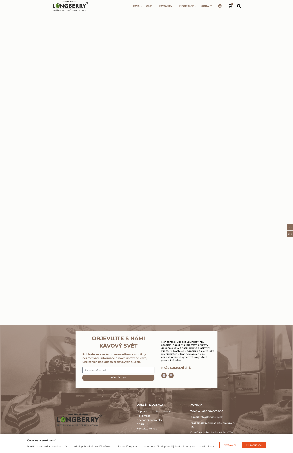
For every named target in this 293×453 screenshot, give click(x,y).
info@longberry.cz (211, 417)
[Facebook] (163, 375)
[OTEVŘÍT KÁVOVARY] (174, 6)
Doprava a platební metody (154, 411)
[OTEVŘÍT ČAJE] (154, 6)
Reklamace (144, 415)
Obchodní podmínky (149, 420)
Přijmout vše (254, 445)
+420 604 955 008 (212, 411)
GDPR (140, 424)
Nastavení (230, 445)
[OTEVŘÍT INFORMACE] (196, 6)
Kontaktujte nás (147, 428)
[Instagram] (171, 375)
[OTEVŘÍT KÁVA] (141, 6)
